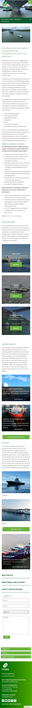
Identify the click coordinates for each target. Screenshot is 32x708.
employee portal (15, 704)
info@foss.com (13, 682)
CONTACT (16, 264)
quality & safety (9, 657)
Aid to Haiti (10, 216)
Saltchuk (5, 704)
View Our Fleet (16, 529)
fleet (5, 653)
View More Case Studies (16, 437)
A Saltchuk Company (8, 676)
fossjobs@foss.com (7, 697)
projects (6, 649)
